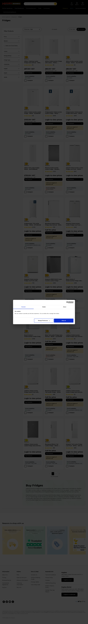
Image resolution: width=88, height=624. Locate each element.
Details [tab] (44, 306)
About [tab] (64, 306)
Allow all (64, 320)
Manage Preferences (43, 320)
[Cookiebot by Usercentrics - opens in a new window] (67, 302)
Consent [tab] (23, 306)
